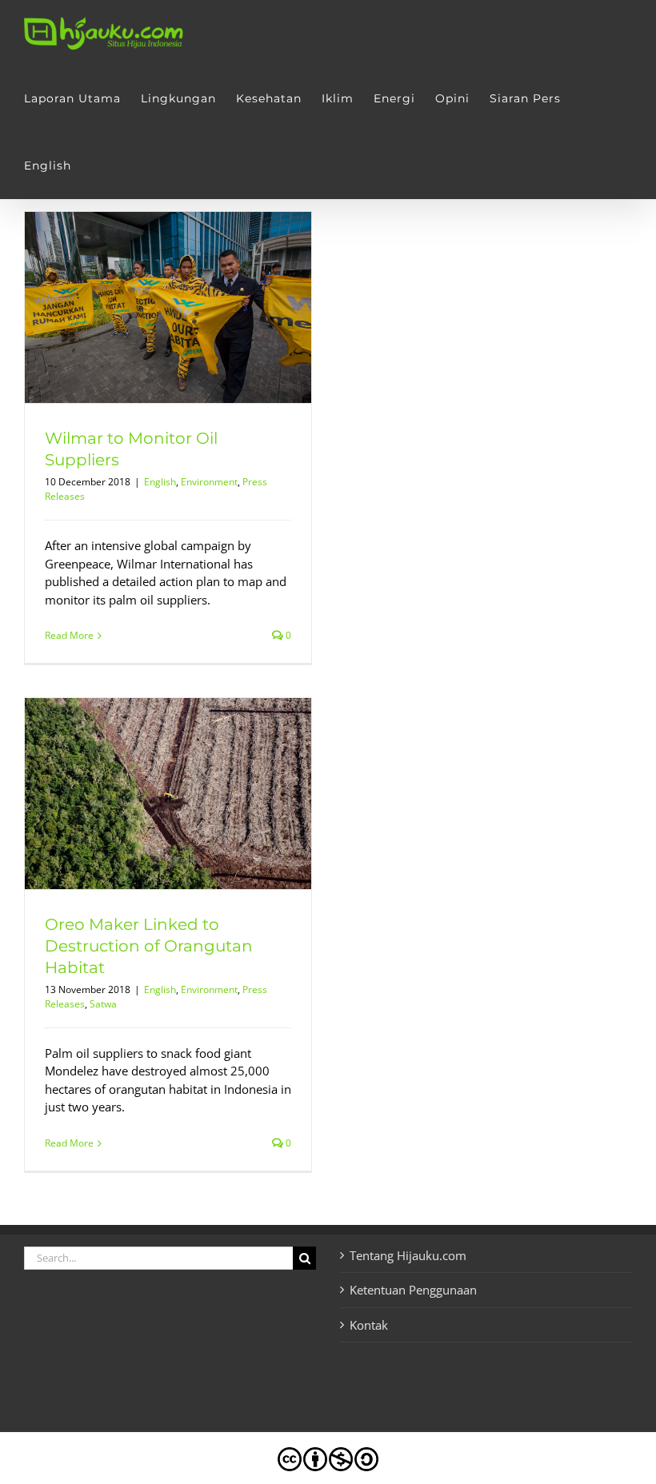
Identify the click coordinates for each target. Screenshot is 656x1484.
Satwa (103, 1004)
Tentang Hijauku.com (408, 1255)
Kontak (369, 1325)
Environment (209, 482)
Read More (69, 635)
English (160, 482)
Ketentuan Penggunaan (413, 1290)
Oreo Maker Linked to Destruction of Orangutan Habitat (149, 946)
